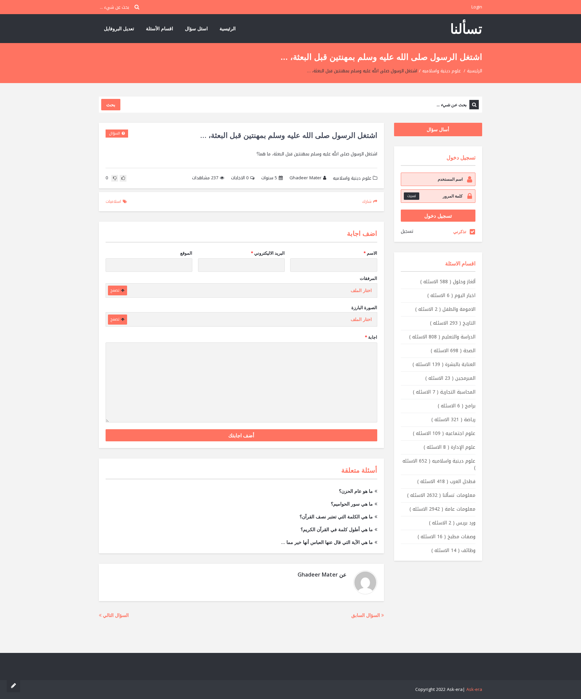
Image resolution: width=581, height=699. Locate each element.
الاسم (370, 253)
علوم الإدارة (449, 447)
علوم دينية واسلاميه (441, 71)
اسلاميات (113, 201)
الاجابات (239, 178)
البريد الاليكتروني (268, 253)
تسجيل (407, 231)
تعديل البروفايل (119, 28)
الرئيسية (228, 28)
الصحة (453, 350)
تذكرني (459, 231)
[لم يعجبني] (114, 178)
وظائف (453, 550)
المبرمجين (450, 378)
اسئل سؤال (196, 28)
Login (476, 7)
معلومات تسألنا (441, 495)
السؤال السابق (366, 615)
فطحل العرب (446, 481)
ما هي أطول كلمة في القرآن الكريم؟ (337, 529)
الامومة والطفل (445, 309)
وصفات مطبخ (446, 536)
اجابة (371, 337)
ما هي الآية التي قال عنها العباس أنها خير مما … (327, 542)
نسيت (411, 195)
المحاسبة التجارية (444, 392)
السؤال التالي (115, 615)
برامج (456, 405)
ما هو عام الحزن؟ (356, 491)
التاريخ (452, 323)
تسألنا (466, 28)
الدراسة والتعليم (442, 336)
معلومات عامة (442, 509)
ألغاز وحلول (447, 281)
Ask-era (474, 689)
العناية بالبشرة (444, 364)
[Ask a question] (13, 685)
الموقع (186, 253)
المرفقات (368, 278)
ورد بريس (452, 522)
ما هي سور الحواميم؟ (352, 504)
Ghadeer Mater (305, 178)
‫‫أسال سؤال (438, 129)
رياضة (453, 419)
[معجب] (123, 178)
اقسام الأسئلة (159, 28)
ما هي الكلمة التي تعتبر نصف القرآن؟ (336, 516)
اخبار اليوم (451, 295)
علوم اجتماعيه (444, 433)
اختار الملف (361, 290)
